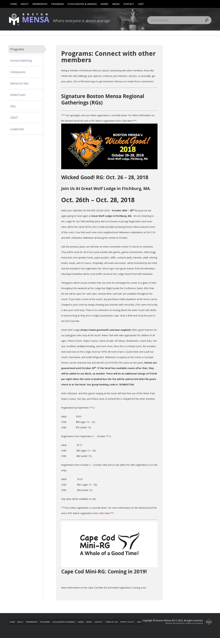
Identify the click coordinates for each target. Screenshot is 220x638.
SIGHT (14, 117)
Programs (57, 3)
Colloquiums (17, 72)
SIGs (13, 106)
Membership (40, 3)
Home (13, 3)
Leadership (17, 129)
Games (104, 3)
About (25, 3)
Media (116, 3)
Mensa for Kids (19, 83)
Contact (128, 3)
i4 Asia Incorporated (194, 623)
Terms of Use (111, 622)
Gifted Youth (17, 95)
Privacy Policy (127, 622)
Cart (141, 3)
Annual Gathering (21, 60)
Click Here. (127, 120)
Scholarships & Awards (82, 3)
